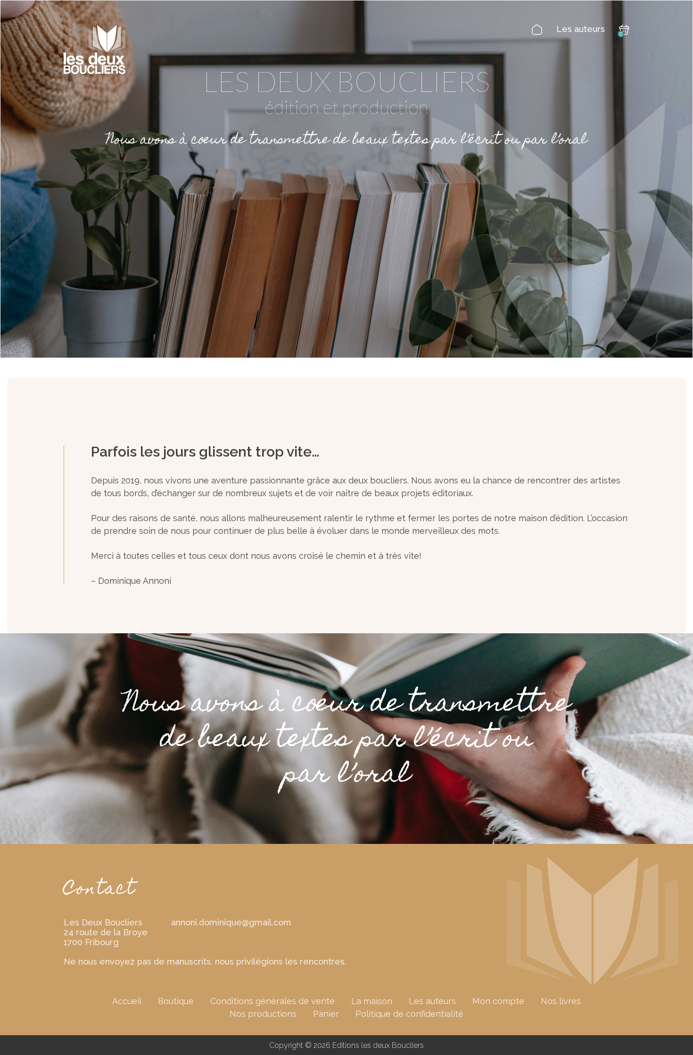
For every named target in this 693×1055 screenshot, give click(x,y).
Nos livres (561, 1001)
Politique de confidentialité (409, 1014)
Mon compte (498, 1001)
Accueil (126, 1001)
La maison (371, 1001)
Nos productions (263, 1014)
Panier (326, 1014)
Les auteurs (580, 29)
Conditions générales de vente (272, 1001)
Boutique (176, 1001)
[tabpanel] (346, 179)
